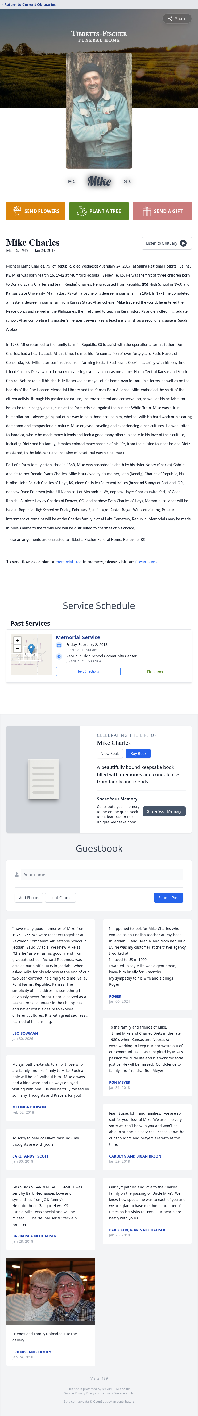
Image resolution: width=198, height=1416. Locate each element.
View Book (110, 753)
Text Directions (88, 671)
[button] (31, 649)
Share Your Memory (164, 811)
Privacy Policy (84, 1393)
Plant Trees (155, 671)
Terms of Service (113, 1393)
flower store (146, 561)
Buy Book (138, 753)
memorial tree (68, 561)
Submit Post (168, 897)
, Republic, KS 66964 (83, 661)
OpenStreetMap (104, 1401)
